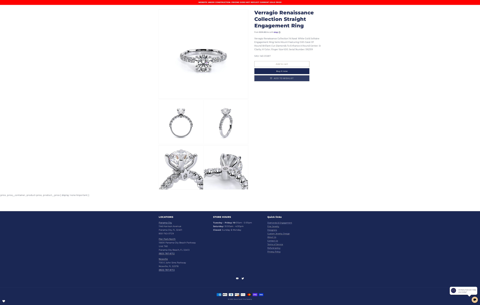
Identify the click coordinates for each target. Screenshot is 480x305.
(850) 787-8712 (167, 253)
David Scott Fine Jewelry (243, 299)
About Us (271, 237)
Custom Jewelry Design (278, 234)
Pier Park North (167, 239)
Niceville (163, 259)
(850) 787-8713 (167, 270)
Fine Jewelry (273, 226)
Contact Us (272, 241)
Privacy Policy (273, 252)
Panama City (165, 223)
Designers (272, 230)
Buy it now (282, 71)
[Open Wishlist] (3, 301)
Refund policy (273, 248)
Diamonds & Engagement (279, 223)
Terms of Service (275, 244)
